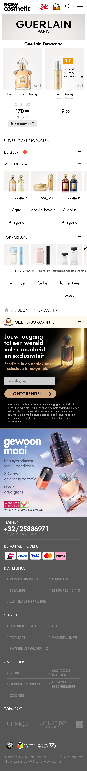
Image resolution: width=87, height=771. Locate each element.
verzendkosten (52, 761)
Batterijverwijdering (29, 648)
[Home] (6, 310)
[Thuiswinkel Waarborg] (26, 745)
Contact (17, 637)
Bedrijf (16, 673)
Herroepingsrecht (26, 684)
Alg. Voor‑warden (62, 672)
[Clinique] (19, 724)
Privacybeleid (21, 408)
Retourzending (66, 590)
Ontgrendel (27, 394)
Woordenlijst (64, 637)
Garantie (60, 579)
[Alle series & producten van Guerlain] (43, 26)
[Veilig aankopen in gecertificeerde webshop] (46, 745)
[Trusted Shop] (56, 7)
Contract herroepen (29, 601)
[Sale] (44, 7)
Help (55, 626)
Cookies (17, 695)
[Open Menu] (18, 7)
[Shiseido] (53, 724)
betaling (18, 590)
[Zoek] (68, 7)
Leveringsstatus (24, 626)
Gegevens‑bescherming (64, 684)
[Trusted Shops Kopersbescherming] (9, 745)
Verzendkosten (24, 579)
